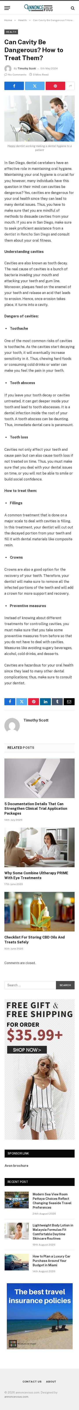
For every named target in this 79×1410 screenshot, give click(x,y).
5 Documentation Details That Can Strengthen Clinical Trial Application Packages (35, 809)
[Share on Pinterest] (55, 86)
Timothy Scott (27, 68)
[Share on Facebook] (14, 86)
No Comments (17, 74)
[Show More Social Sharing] (70, 86)
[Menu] (7, 8)
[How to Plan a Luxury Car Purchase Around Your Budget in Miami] (17, 1262)
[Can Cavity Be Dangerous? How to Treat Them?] (39, 119)
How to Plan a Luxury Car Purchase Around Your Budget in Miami (51, 1261)
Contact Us (32, 1381)
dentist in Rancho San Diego (27, 234)
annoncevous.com (16, 1396)
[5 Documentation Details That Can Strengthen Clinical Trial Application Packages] (39, 778)
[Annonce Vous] (39, 8)
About (51, 1381)
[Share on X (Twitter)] (35, 86)
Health (11, 32)
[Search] (72, 8)
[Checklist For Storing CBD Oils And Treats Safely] (39, 911)
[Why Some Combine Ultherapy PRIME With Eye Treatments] (39, 847)
